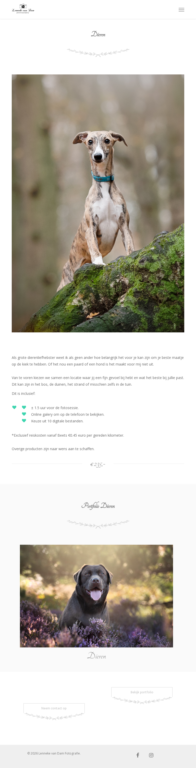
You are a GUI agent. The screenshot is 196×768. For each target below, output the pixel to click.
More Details (98, 592)
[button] (181, 9)
